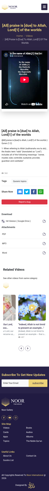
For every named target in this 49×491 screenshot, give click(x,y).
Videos (29, 35)
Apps (5, 436)
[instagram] (15, 417)
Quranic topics (19, 181)
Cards (5, 432)
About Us (7, 456)
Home (19, 35)
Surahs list (8, 460)
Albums (29, 436)
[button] (44, 7)
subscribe (38, 383)
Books (29, 428)
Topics (6, 441)
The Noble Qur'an (34, 441)
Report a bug (24, 202)
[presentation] (21, 348)
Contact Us (31, 456)
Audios (29, 432)
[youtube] (9, 417)
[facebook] (4, 417)
